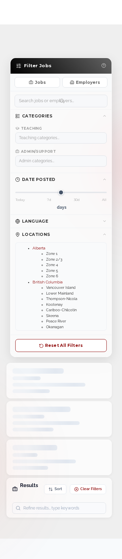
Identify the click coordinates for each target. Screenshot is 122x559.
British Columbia (48, 282)
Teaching (31, 128)
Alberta (39, 248)
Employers (88, 82)
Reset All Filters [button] (63, 345)
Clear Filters (91, 489)
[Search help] (103, 66)
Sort (58, 489)
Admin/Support (38, 151)
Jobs (40, 82)
